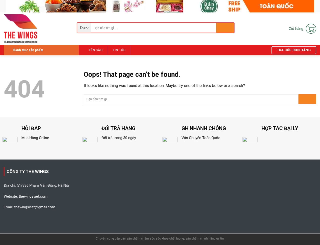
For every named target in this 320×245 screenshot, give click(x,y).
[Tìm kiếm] (225, 28)
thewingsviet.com (33, 196)
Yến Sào (95, 50)
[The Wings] (36, 28)
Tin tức (119, 50)
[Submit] (307, 99)
